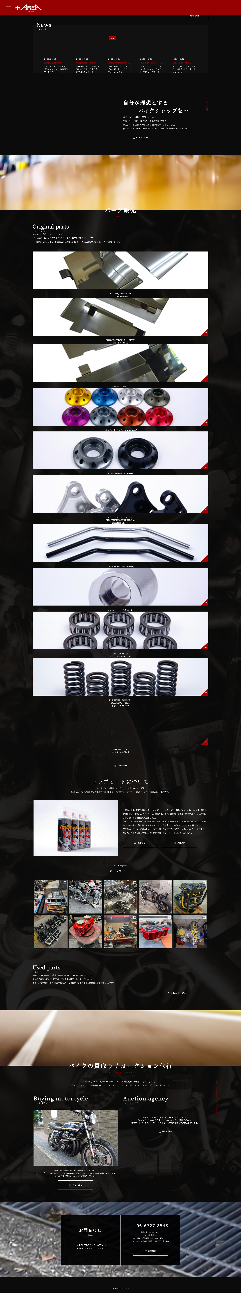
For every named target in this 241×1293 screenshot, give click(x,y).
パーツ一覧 (122, 765)
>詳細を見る (194, 16)
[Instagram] (64, 910)
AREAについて (142, 137)
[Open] (51, 896)
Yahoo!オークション (180, 993)
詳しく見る (77, 1184)
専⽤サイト (142, 843)
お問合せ (181, 843)
